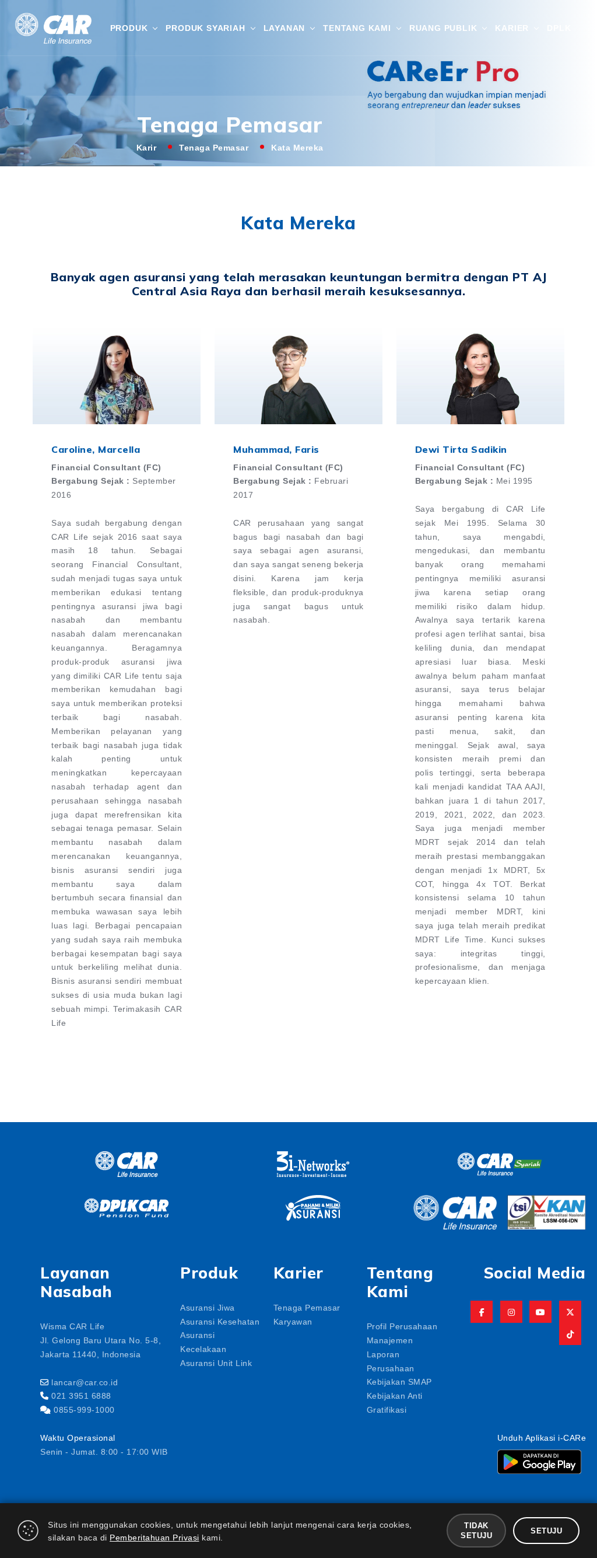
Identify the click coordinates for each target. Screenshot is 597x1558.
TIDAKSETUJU (476, 1530)
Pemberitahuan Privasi (154, 1537)
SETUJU (546, 1530)
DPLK (559, 27)
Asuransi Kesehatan (219, 1321)
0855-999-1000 (84, 1409)
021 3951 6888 (81, 1395)
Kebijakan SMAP (399, 1381)
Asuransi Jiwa (207, 1307)
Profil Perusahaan (402, 1326)
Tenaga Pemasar (213, 147)
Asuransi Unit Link (216, 1362)
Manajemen (390, 1340)
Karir (146, 147)
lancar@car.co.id (84, 1382)
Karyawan (292, 1321)
